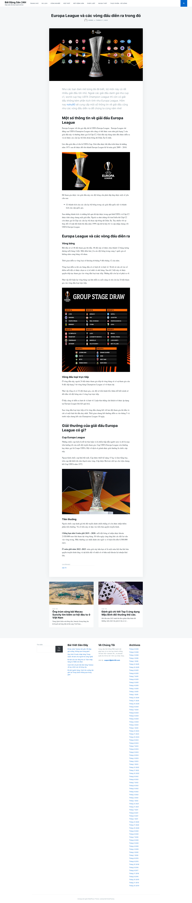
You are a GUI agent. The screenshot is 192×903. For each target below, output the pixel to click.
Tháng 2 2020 (133, 852)
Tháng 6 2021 (133, 813)
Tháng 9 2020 (133, 831)
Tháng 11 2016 (134, 873)
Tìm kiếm (40, 644)
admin (90, 20)
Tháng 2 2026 (133, 658)
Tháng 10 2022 (134, 773)
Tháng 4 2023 (133, 755)
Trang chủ (34, 3)
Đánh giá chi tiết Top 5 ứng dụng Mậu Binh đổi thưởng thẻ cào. (121, 613)
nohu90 (71, 104)
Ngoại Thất (102, 3)
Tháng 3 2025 (133, 688)
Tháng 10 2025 (134, 667)
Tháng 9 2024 (133, 707)
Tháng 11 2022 (134, 770)
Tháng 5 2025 (133, 682)
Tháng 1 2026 (133, 661)
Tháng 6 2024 (133, 713)
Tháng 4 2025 (133, 685)
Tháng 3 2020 (133, 849)
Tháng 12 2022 (134, 767)
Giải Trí (64, 568)
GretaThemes (110, 899)
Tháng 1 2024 (133, 728)
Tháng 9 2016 (133, 876)
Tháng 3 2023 (133, 758)
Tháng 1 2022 (133, 801)
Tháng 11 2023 (134, 734)
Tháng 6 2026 (133, 649)
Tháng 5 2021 (133, 816)
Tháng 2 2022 (133, 798)
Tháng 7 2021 (133, 810)
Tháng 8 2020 (133, 834)
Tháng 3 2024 (133, 722)
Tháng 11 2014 (134, 882)
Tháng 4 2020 (133, 846)
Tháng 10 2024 (134, 704)
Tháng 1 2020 (133, 855)
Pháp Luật (91, 3)
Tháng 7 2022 (133, 782)
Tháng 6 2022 (133, 785)
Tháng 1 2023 (133, 764)
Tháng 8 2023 (133, 743)
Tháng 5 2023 (133, 752)
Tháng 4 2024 (133, 719)
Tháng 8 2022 (133, 779)
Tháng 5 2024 (133, 716)
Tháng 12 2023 (134, 731)
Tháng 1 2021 (133, 819)
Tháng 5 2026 (133, 652)
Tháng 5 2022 (133, 788)
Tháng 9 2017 (133, 870)
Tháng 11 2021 (134, 807)
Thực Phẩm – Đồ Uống (118, 3)
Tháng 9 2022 (133, 776)
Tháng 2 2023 (133, 761)
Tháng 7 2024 (133, 710)
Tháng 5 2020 (133, 843)
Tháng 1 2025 (133, 694)
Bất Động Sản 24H (15, 2)
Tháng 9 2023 (133, 740)
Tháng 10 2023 (134, 737)
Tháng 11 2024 (134, 700)
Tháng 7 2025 (133, 676)
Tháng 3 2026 (133, 655)
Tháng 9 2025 (133, 670)
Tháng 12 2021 (134, 804)
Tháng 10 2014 (134, 885)
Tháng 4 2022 (133, 791)
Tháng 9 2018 (133, 867)
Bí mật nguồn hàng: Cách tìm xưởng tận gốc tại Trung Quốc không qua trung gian (81, 672)
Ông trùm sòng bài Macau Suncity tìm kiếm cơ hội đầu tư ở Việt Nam (71, 614)
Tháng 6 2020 (133, 840)
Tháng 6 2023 (133, 749)
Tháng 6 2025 (133, 679)
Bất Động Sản (78, 3)
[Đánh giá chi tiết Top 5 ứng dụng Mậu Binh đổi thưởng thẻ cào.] (120, 593)
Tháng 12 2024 (134, 697)
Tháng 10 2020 (134, 828)
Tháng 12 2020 (134, 822)
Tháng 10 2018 (134, 864)
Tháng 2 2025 (133, 691)
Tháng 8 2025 (133, 673)
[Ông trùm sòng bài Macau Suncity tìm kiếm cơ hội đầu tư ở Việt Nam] (71, 593)
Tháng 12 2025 (134, 664)
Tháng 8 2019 (133, 858)
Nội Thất (67, 3)
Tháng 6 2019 (133, 861)
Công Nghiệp (55, 3)
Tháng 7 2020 (133, 837)
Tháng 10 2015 (134, 879)
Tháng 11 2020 (134, 825)
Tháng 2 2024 (133, 725)
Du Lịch (44, 3)
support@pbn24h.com (112, 660)
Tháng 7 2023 (133, 746)
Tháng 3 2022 (133, 794)
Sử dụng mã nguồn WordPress (86, 899)
